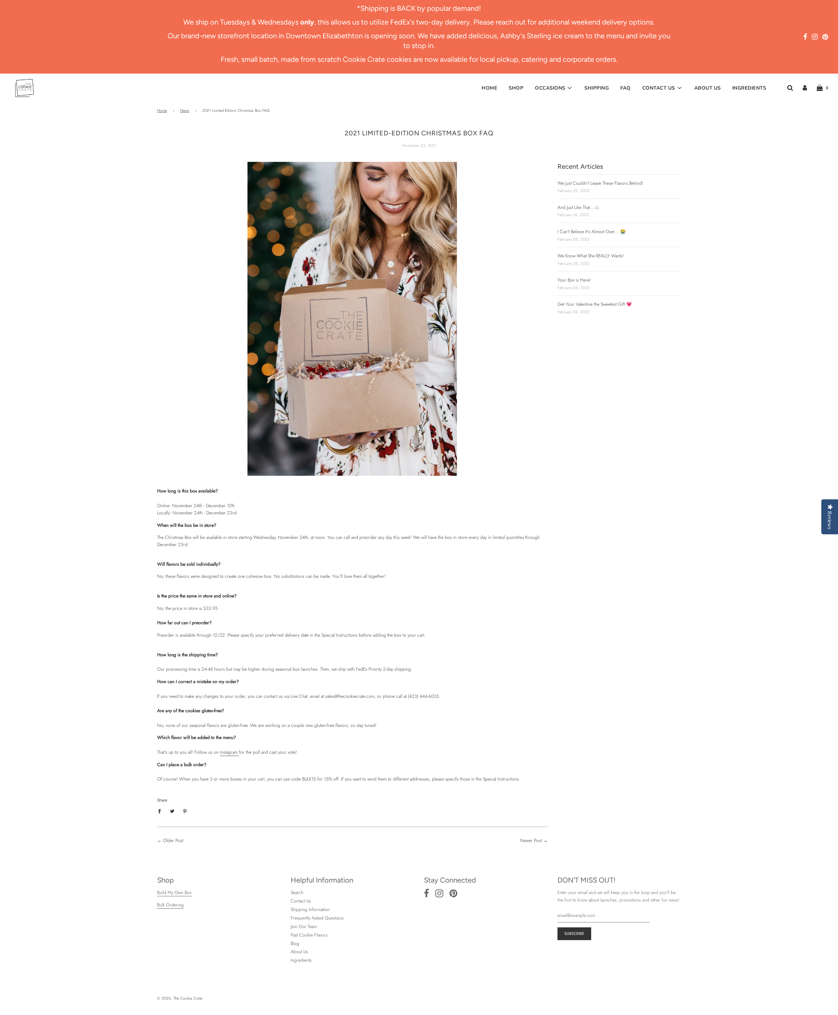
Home (489, 88)
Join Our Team (304, 926)
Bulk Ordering (170, 905)
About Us (707, 88)
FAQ (625, 88)
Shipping (596, 88)
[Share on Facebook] (161, 811)
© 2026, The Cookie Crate (179, 998)
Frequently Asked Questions (317, 918)
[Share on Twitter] (172, 811)
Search (297, 892)
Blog (295, 943)
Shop (516, 88)
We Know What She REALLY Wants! (590, 255)
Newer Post (531, 840)
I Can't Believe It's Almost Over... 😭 (591, 231)
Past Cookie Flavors (309, 935)
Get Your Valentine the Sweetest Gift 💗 (594, 304)
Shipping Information (310, 909)
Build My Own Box (174, 892)
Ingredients (749, 88)
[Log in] (805, 87)
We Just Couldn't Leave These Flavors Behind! (600, 183)
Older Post (173, 840)
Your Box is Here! (574, 280)
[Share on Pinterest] (185, 811)
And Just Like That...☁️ (578, 207)
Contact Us (301, 901)
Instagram (229, 752)
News (184, 110)
